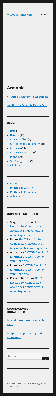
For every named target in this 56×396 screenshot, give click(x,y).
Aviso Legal (17, 196)
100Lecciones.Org (16, 383)
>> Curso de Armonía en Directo (27, 96)
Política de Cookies (22, 187)
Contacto (15, 183)
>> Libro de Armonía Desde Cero (27, 105)
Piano (13, 156)
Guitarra (15, 148)
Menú (44, 14)
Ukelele (15, 165)
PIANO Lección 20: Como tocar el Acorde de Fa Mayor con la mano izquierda (28, 244)
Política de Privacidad (23, 192)
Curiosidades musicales (25, 143)
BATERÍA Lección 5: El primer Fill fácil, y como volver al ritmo (29, 257)
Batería (14, 135)
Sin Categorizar (20, 161)
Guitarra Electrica (21, 152)
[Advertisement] (28, 55)
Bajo (13, 130)
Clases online (18, 139)
